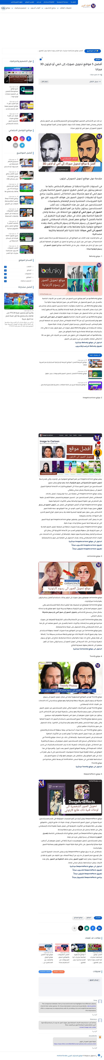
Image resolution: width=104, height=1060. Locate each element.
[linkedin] (15, 145)
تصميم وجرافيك (20, 8)
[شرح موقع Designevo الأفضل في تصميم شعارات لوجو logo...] (26, 90)
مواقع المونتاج (78, 917)
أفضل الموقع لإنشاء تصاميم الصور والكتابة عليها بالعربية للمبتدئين (19, 77)
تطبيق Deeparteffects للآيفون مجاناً (88, 874)
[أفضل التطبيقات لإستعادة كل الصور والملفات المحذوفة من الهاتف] (26, 212)
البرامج (18, 270)
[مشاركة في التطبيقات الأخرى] (74, 928)
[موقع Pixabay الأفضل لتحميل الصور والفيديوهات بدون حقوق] (95, 374)
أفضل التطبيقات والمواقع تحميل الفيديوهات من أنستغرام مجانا (63, 959)
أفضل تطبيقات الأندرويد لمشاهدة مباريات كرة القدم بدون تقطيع (12, 251)
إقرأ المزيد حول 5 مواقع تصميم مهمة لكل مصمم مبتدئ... (11, 106)
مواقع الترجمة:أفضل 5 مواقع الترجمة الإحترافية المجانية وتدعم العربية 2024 (63, 364)
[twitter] (8, 138)
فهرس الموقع (29, 2)
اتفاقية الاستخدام (49, 2)
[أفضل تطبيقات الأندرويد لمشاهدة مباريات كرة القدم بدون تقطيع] (26, 249)
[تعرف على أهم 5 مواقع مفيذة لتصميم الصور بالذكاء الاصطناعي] (26, 117)
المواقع (98, 59)
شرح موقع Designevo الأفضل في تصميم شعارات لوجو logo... (11, 93)
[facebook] (28, 138)
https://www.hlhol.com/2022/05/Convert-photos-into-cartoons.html (75, 1044)
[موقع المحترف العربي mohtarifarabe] (88, 5)
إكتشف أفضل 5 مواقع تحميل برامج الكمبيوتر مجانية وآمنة (11, 226)
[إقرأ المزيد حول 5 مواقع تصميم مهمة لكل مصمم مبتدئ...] (26, 105)
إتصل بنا (73, 2)
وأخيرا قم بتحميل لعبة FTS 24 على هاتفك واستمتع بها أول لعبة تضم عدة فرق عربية (11, 189)
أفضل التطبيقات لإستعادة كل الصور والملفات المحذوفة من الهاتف (11, 214)
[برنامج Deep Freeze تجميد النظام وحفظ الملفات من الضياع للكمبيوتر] (26, 200)
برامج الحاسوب (50, 8)
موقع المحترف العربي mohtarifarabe (69, 1056)
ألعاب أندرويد (35, 8)
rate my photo (91, 1006)
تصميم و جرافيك (18, 281)
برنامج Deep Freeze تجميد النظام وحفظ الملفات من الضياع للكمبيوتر (11, 202)
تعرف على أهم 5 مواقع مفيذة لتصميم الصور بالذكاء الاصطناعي (12, 120)
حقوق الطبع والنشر (17, 2)
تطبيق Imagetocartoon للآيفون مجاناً (87, 549)
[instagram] (22, 138)
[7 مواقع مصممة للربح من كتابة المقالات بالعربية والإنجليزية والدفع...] (95, 386)
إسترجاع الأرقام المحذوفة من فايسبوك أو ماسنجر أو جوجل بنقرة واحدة (11, 164)
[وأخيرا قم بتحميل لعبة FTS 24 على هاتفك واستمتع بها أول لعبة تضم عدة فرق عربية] (26, 187)
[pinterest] (15, 138)
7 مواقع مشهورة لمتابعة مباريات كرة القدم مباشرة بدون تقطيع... (79, 959)
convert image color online (87, 1027)
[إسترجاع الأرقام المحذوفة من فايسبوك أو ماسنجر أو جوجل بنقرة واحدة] (26, 163)
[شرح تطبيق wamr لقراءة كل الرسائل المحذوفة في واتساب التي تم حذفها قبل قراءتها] (26, 237)
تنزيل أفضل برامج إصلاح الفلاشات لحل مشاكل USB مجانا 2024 (12, 177)
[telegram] (22, 145)
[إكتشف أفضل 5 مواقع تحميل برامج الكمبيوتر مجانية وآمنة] (26, 224)
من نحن (39, 2)
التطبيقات (18, 274)
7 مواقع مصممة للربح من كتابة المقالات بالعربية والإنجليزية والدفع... (63, 385)
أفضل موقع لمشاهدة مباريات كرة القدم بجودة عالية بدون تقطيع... (60, 51)
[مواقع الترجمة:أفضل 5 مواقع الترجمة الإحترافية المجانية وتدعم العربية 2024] (95, 363)
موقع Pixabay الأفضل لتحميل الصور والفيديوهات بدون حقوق (66, 374)
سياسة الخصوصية (62, 2)
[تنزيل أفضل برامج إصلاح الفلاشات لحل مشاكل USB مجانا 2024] (26, 175)
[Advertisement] (52, 32)
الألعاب (18, 267)
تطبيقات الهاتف (66, 8)
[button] (92, 928)
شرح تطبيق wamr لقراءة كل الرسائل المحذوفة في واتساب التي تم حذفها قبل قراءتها (11, 239)
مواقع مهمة (5, 8)
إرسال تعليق (94, 980)
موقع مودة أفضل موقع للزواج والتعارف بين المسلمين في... (47, 959)
